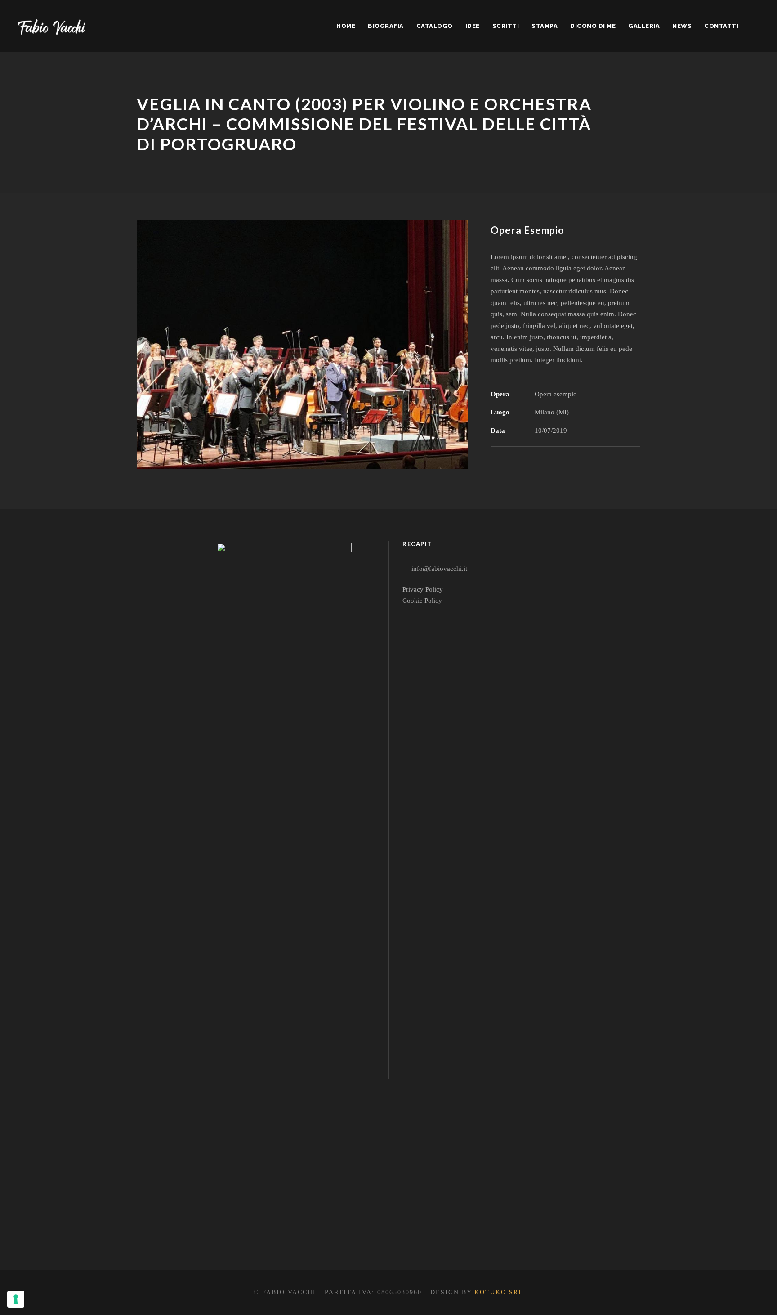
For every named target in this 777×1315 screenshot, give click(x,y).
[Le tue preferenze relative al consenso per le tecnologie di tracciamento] (15, 1299)
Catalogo (434, 25)
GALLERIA (644, 25)
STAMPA (544, 25)
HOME (345, 25)
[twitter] (295, 1235)
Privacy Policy (422, 589)
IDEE (472, 25)
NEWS (682, 25)
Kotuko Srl (498, 1292)
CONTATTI (721, 25)
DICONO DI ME (593, 25)
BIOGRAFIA (386, 25)
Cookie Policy (422, 600)
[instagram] (328, 1235)
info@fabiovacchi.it (439, 568)
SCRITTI (505, 25)
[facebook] (263, 1235)
